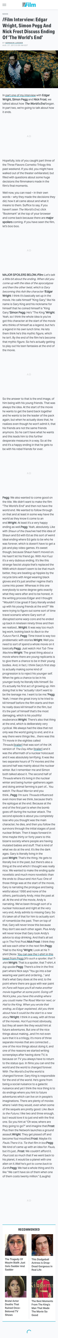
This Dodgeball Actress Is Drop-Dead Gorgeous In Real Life (42, 1264)
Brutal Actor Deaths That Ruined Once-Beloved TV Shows (12, 1308)
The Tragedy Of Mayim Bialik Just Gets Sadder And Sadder (15, 1264)
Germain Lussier (14, 43)
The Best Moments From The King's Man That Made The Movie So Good (42, 1308)
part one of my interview (20, 95)
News (5, 14)
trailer (18, 745)
